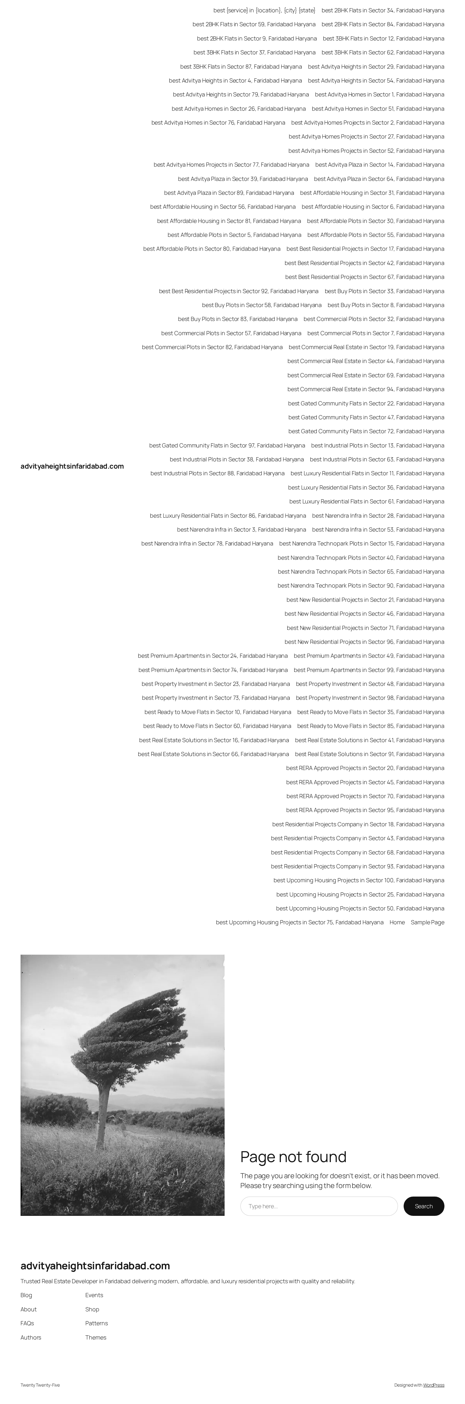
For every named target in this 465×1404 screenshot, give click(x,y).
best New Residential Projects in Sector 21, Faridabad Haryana (365, 599)
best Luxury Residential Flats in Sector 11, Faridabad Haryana (367, 473)
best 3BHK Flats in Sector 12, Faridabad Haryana (383, 38)
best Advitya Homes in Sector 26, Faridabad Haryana (239, 108)
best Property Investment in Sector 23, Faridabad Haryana (216, 683)
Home (397, 922)
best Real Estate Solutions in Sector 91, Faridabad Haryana (369, 754)
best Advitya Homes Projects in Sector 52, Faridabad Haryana (366, 150)
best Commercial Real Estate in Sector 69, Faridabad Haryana (366, 375)
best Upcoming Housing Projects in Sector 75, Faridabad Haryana (300, 922)
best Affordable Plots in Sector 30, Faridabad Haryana (375, 221)
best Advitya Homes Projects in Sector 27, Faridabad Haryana (366, 136)
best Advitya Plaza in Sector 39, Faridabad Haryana (243, 178)
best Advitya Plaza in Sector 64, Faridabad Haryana (379, 178)
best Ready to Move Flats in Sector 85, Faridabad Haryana (370, 726)
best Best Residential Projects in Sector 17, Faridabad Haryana (365, 248)
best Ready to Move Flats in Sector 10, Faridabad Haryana (218, 712)
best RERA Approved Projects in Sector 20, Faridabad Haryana (365, 768)
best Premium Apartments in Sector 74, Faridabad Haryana (213, 670)
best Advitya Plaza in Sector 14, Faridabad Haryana (379, 164)
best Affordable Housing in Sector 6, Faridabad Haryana (373, 206)
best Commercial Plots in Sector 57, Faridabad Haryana (231, 333)
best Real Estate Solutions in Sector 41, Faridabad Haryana (369, 740)
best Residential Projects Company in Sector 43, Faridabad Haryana (357, 838)
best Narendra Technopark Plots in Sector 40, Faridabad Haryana (361, 557)
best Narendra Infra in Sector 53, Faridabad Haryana (378, 529)
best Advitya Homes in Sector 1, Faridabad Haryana (379, 94)
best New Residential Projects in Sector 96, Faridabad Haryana (364, 641)
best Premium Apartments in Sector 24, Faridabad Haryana (213, 655)
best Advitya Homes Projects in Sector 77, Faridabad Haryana (231, 164)
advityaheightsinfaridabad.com (72, 466)
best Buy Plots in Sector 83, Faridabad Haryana (238, 319)
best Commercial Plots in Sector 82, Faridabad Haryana (212, 347)
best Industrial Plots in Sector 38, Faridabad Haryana (237, 459)
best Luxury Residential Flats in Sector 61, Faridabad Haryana (366, 501)
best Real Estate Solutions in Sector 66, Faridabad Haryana (213, 754)
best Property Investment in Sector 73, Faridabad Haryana (216, 697)
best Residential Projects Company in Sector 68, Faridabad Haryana (357, 852)
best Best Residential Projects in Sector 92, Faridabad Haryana (239, 291)
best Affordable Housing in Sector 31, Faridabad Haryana (372, 192)
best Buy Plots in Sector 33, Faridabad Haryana (384, 291)
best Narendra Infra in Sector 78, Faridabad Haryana (207, 543)
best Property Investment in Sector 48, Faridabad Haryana (370, 683)
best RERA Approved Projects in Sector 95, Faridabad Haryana (365, 810)
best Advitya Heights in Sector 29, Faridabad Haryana (376, 66)
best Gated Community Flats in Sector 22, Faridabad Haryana (366, 403)
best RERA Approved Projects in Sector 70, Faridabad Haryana (365, 796)
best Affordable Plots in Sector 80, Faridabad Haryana (212, 248)
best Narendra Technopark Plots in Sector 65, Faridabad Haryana (361, 571)
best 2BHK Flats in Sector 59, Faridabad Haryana (254, 24)
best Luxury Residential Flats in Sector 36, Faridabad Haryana (366, 487)
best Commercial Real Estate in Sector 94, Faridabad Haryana (366, 389)
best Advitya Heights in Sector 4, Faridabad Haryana (235, 80)
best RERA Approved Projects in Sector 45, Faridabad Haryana (365, 782)
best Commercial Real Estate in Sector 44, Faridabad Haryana (366, 361)
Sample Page (427, 922)
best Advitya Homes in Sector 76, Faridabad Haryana (218, 122)
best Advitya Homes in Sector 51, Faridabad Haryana (378, 108)
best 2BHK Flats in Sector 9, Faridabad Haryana (257, 38)
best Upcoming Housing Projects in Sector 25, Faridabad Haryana (360, 894)
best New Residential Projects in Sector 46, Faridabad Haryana (364, 613)
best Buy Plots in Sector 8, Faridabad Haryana (386, 305)
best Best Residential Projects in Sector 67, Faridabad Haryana (364, 276)
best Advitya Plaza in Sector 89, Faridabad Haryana (229, 192)
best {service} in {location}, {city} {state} (265, 10)
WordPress (433, 1385)
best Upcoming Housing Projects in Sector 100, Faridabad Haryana (359, 880)
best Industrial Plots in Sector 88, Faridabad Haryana (218, 473)
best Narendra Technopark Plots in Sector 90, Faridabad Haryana (361, 585)
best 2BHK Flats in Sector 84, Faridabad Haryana (383, 24)
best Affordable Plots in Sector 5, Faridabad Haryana (234, 234)
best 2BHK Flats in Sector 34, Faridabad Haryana (383, 10)
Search (424, 1206)
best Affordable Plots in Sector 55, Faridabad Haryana (375, 234)
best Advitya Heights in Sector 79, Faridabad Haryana (241, 94)
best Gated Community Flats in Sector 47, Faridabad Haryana (366, 417)
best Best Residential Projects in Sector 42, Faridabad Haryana (364, 263)
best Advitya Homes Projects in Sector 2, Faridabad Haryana (367, 122)
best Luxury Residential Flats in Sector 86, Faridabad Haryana (228, 515)
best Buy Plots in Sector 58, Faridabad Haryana (262, 305)
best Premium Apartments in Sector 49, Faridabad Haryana (369, 655)
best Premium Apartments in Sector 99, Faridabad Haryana (369, 670)
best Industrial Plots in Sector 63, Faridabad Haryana (377, 459)
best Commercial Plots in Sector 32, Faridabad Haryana (374, 319)
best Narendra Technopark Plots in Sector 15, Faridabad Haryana (361, 543)
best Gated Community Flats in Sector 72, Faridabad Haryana (366, 431)
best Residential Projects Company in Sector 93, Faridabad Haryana (357, 866)
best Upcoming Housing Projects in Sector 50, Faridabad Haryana (360, 908)
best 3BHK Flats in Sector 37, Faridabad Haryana (254, 52)
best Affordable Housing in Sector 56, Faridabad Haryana (223, 206)
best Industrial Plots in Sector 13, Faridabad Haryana (377, 445)
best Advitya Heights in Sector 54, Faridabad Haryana (376, 80)
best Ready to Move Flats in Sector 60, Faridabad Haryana (217, 726)
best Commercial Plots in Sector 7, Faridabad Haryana (375, 333)
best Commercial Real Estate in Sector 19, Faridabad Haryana (366, 347)
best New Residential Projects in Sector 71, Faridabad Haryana (365, 627)
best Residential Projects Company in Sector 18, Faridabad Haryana (358, 824)
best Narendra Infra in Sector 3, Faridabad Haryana (241, 529)
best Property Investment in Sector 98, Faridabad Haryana (370, 697)
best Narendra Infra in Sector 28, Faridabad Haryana (378, 515)
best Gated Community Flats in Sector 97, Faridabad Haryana (227, 445)
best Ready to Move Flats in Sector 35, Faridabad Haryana (370, 712)
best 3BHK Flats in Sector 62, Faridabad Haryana (383, 52)
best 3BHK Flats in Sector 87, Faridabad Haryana (241, 66)
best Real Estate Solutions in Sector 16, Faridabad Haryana (214, 740)
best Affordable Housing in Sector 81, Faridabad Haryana (229, 221)
